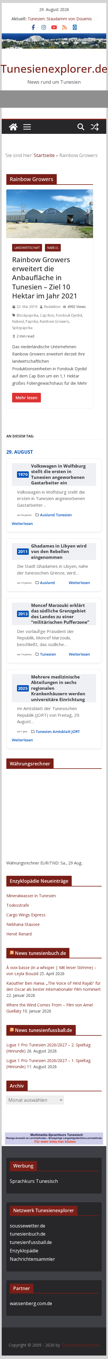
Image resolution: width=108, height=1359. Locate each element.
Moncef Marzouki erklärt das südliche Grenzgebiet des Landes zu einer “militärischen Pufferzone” (60, 614)
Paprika (32, 321)
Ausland (47, 514)
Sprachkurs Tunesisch (34, 1181)
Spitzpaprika (22, 327)
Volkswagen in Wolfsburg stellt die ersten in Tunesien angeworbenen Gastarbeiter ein (58, 474)
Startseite (44, 155)
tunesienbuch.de (28, 1234)
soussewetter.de (27, 1226)
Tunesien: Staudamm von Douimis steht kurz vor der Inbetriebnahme (60, 21)
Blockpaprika (27, 315)
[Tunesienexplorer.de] (13, 127)
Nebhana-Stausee (23, 924)
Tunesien (64, 514)
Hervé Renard (19, 934)
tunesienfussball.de (31, 1242)
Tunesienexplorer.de (54, 68)
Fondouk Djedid (69, 315)
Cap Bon (47, 315)
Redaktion (52, 306)
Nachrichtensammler (32, 1259)
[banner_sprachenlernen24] (54, 1136)
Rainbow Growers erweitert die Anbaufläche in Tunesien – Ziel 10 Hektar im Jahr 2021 (44, 277)
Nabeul (52, 248)
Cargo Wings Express (26, 914)
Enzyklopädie (24, 1250)
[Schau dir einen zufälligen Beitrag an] (95, 127)
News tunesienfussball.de (43, 1030)
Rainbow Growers (54, 321)
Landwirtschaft (27, 248)
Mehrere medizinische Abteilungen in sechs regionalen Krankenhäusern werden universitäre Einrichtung (58, 688)
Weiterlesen (22, 523)
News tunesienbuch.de (40, 953)
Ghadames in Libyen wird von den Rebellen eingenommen (59, 551)
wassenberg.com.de (31, 1303)
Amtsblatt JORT (66, 731)
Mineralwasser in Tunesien (31, 895)
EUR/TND (49, 863)
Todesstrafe (17, 905)
